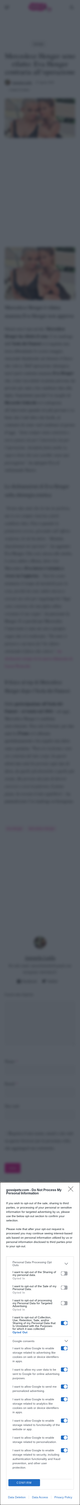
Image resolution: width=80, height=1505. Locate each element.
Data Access (40, 1497)
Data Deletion (17, 1497)
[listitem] (40, 1263)
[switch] (64, 1273)
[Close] (72, 1190)
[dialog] (40, 1343)
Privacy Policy (63, 1497)
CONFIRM (24, 1482)
